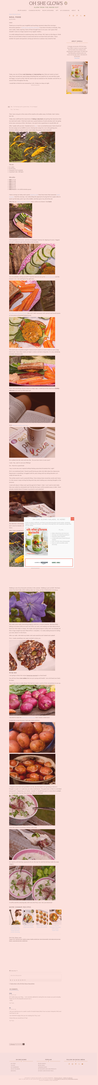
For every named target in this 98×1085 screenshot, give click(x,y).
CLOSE (72, 518)
